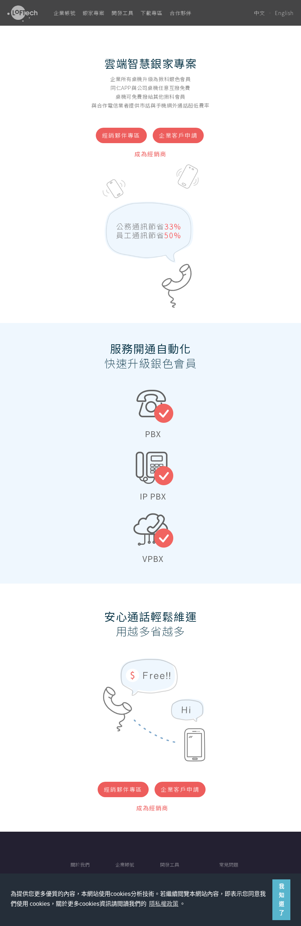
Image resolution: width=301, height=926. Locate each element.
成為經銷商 (150, 153)
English (284, 13)
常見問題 (228, 864)
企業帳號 (65, 13)
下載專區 (152, 13)
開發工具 (123, 13)
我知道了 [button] (281, 899)
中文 (259, 13)
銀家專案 (94, 13)
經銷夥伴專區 (121, 135)
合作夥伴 (181, 13)
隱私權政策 (163, 904)
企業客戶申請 (178, 135)
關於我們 (80, 864)
